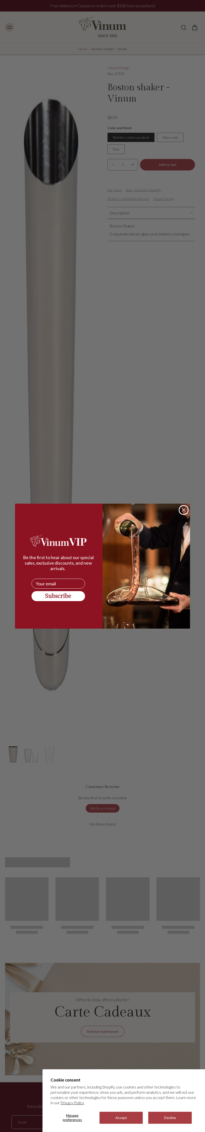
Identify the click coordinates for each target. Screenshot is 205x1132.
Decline (170, 1118)
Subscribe (58, 596)
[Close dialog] (183, 510)
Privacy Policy (72, 1102)
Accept (121, 1118)
